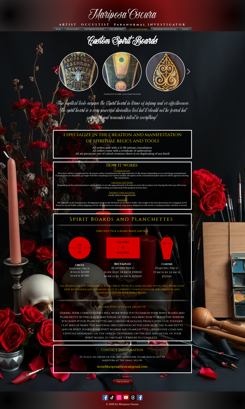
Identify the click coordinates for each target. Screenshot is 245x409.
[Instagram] (119, 397)
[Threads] (133, 397)
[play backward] (56, 71)
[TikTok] (112, 397)
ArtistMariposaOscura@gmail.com (122, 366)
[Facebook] (105, 397)
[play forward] (188, 71)
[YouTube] (126, 397)
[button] (78, 71)
